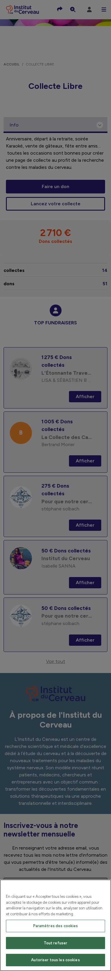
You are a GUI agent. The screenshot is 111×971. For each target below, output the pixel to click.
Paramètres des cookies (55, 926)
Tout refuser (55, 943)
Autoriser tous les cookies (55, 960)
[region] (55, 925)
